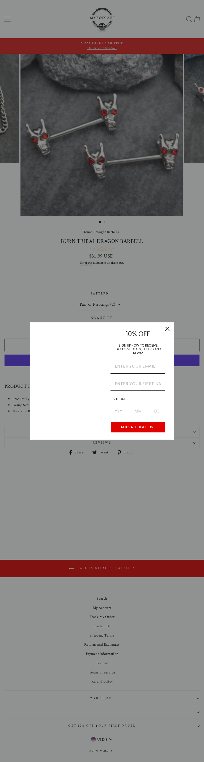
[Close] (167, 328)
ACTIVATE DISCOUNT (138, 427)
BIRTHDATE (118, 399)
